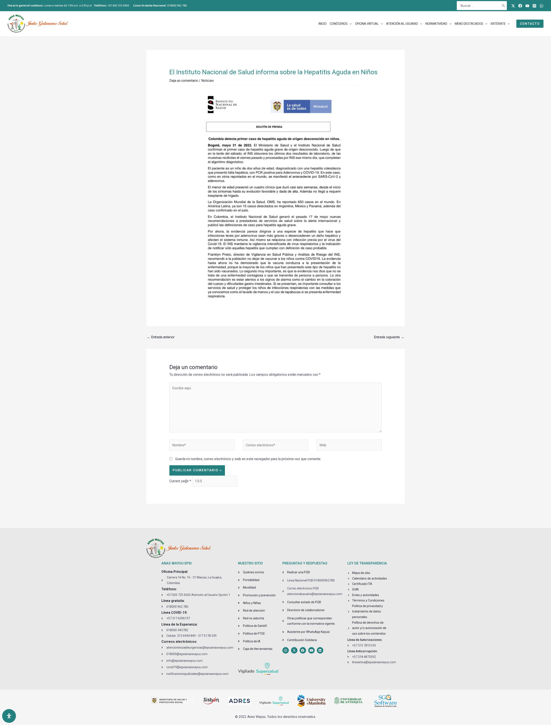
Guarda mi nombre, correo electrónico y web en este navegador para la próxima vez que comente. (248, 459)
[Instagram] (534, 6)
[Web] (349, 446)
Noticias (207, 81)
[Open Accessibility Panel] (9, 716)
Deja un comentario (183, 81)
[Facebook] (520, 6)
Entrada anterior (161, 337)
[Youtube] (527, 6)
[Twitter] (513, 6)
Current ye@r (180, 481)
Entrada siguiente (389, 337)
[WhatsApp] (541, 6)
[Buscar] (504, 5)
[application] (350, 23)
